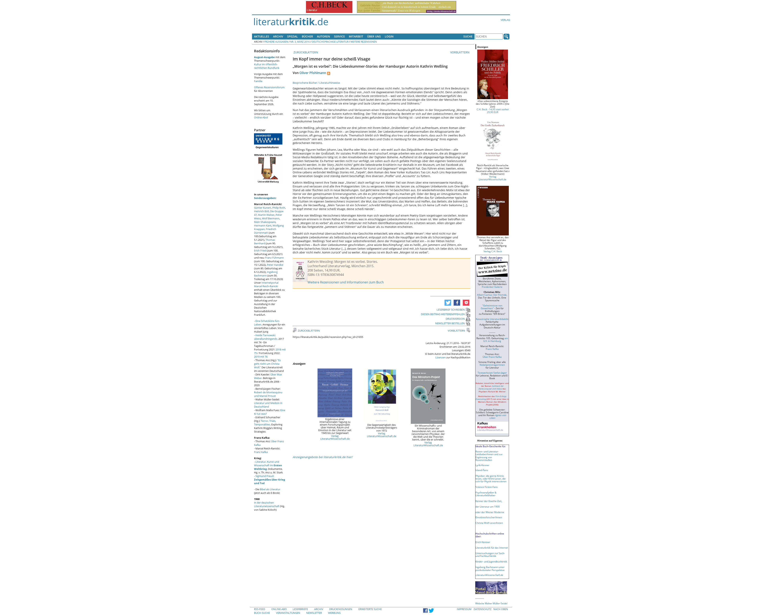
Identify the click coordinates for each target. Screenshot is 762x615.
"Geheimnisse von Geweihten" (491, 307)
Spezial (292, 36)
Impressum (464, 609)
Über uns (374, 36)
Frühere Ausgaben (276, 41)
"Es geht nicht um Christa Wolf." (267, 363)
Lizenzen (440, 357)
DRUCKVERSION (455, 318)
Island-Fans (481, 470)
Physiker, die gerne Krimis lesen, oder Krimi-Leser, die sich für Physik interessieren (490, 478)
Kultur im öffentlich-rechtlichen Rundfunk (266, 66)
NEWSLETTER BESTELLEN (450, 323)
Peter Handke (275, 265)
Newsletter (314, 613)
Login (389, 36)
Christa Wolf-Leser (485, 522)
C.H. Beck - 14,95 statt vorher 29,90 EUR (493, 111)
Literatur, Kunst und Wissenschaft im (268, 465)
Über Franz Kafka (492, 356)
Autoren (323, 36)
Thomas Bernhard (264, 241)
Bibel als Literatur (270, 489)
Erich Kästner (482, 542)
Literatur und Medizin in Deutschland (268, 404)
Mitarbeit (356, 36)
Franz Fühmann (274, 257)
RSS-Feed (259, 609)
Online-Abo (260, 117)
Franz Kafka (261, 452)
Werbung (334, 613)
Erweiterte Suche (370, 609)
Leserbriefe (300, 609)
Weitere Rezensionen (363, 41)
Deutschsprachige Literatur (330, 41)
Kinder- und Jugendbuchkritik (491, 561)
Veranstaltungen (288, 613)
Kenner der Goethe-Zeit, (488, 501)
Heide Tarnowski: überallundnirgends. (266, 337)
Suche (467, 36)
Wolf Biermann (270, 218)
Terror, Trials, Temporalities (265, 422)
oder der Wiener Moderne (489, 512)
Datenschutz (482, 609)
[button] (447, 303)
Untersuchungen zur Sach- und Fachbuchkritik (490, 554)
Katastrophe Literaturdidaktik (492, 318)
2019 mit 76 (260, 356)
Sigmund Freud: (269, 479)
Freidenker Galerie (492, 286)
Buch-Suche (262, 613)
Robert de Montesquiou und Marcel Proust (268, 394)
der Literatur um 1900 (487, 506)
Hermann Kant (262, 225)
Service (339, 36)
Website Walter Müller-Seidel (491, 603)
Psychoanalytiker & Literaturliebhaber (485, 494)
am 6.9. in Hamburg (495, 340)
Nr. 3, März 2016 (300, 41)
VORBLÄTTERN (460, 52)
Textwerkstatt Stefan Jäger (492, 372)
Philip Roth (278, 207)
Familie (258, 81)
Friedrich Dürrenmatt (265, 230)
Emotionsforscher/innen (488, 517)
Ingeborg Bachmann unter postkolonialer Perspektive (490, 568)
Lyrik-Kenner (482, 465)
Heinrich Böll (261, 211)
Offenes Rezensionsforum (269, 87)
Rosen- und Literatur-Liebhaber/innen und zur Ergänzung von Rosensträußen (488, 455)
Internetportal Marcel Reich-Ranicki (266, 284)
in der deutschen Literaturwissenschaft (266, 504)
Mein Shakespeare (265, 222)
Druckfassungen (340, 609)
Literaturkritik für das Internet (491, 547)
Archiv (278, 36)
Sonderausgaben (265, 198)
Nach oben (500, 609)
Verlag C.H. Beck (493, 251)
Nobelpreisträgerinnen (492, 364)
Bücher (307, 36)
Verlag (505, 20)
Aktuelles (261, 36)
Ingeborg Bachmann (266, 273)
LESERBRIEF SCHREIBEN (451, 309)
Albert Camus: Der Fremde (492, 294)
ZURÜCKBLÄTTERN (305, 52)
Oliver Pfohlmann (312, 73)
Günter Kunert (262, 207)
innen (500, 522)
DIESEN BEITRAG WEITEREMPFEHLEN (443, 314)
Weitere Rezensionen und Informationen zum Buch (346, 282)
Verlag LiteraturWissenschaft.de (335, 437)
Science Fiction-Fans (486, 486)
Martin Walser (266, 215)
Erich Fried (260, 250)
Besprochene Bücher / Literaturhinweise (316, 82)
